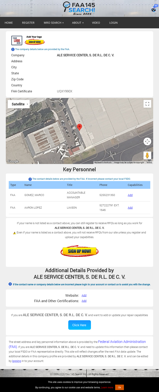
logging (16, 361)
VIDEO (96, 22)
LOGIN (113, 22)
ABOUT (78, 22)
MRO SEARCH (54, 22)
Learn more (107, 387)
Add (130, 195)
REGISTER (28, 22)
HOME (9, 22)
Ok (119, 387)
